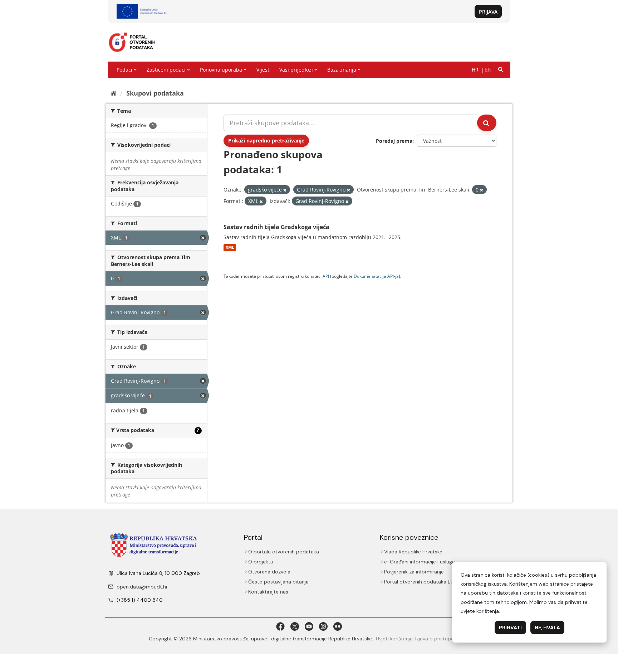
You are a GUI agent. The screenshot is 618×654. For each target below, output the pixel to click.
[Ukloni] (284, 190)
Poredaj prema (394, 140)
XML (230, 247)
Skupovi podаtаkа (155, 93)
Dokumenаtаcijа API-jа (376, 276)
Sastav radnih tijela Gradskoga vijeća (276, 227)
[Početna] (114, 93)
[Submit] (486, 123)
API (326, 276)
